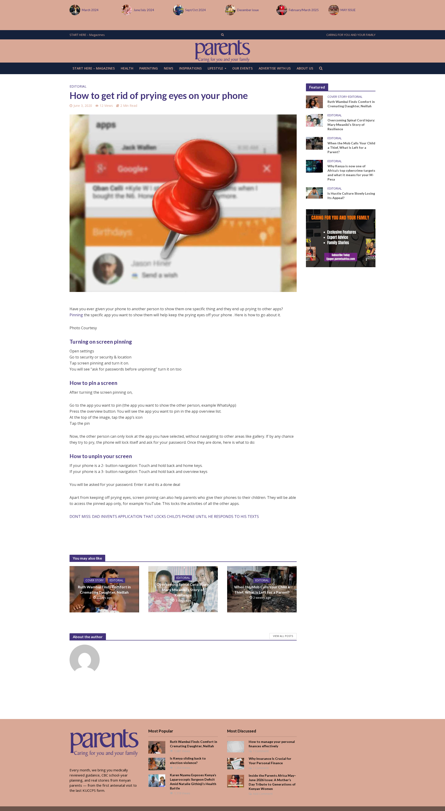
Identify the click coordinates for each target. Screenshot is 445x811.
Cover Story (95, 580)
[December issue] (207, 10)
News (168, 68)
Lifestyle (215, 68)
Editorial (78, 86)
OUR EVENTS (242, 68)
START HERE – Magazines (87, 35)
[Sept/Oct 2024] (155, 10)
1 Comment (261, 751)
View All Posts (283, 636)
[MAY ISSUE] (310, 10)
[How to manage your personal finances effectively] (235, 746)
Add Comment (263, 794)
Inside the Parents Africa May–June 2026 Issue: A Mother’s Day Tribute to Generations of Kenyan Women (272, 782)
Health (127, 68)
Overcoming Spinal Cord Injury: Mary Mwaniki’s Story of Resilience (183, 589)
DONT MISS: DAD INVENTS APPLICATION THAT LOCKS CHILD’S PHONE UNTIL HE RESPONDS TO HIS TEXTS (164, 516)
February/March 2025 (281, 10)
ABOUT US (305, 68)
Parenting (148, 68)
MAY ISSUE (325, 10)
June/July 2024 (120, 10)
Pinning (76, 314)
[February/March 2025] (259, 10)
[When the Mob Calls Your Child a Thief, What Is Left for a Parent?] (314, 142)
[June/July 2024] (103, 10)
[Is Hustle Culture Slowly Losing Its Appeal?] (314, 192)
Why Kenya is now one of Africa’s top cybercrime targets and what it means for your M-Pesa (351, 172)
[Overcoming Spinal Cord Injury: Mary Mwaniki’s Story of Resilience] (314, 119)
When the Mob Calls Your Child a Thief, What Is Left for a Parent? (262, 589)
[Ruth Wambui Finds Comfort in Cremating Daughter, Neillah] (314, 101)
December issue (224, 10)
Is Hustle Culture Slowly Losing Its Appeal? (351, 195)
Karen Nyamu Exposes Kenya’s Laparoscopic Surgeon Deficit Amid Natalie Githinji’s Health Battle (193, 781)
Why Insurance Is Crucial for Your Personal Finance (270, 761)
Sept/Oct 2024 (172, 10)
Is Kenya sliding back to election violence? (188, 760)
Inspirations (190, 68)
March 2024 (67, 10)
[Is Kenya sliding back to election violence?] (156, 763)
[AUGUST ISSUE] (362, 10)
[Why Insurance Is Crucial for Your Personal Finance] (235, 763)
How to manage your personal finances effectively (272, 744)
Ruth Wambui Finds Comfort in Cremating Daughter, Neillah (104, 589)
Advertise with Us (275, 68)
